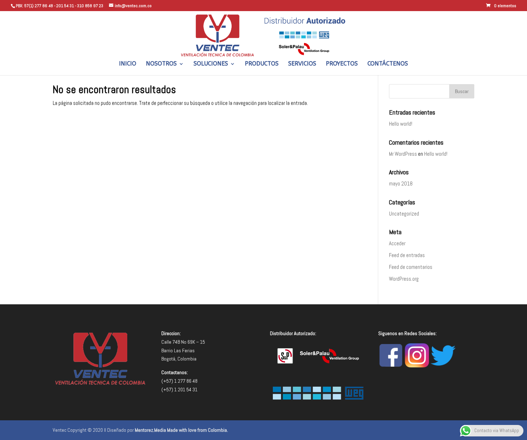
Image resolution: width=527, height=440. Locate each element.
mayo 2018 (401, 183)
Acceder (397, 243)
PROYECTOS (342, 64)
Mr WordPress (403, 153)
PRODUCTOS (262, 64)
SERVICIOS (302, 64)
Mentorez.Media (150, 430)
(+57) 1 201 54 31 (179, 389)
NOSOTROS (161, 64)
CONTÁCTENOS (387, 64)
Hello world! (400, 123)
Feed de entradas (407, 255)
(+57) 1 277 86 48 (179, 381)
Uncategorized (404, 213)
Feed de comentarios (410, 266)
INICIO (127, 64)
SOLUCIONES (211, 64)
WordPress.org (404, 278)
